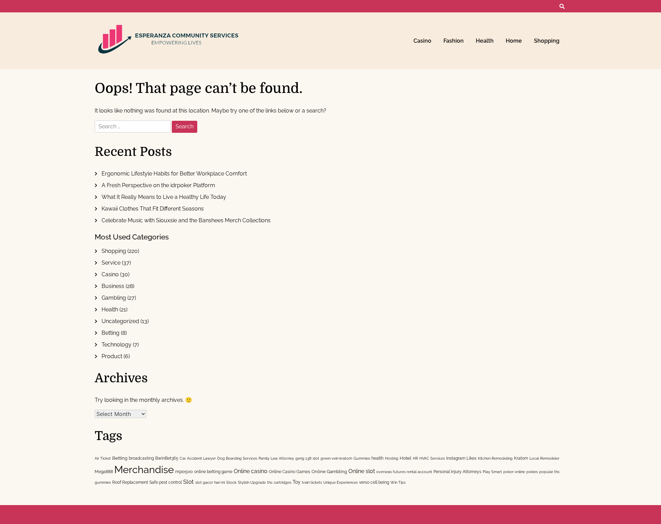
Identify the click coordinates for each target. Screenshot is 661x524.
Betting (110, 333)
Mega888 (104, 471)
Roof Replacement (130, 482)
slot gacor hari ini (210, 482)
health (377, 458)
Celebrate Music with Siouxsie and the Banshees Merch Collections (186, 220)
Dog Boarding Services (237, 458)
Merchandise (144, 469)
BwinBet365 (166, 458)
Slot (188, 481)
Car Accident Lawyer (198, 458)
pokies (532, 472)
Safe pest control (165, 482)
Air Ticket (103, 458)
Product (112, 356)
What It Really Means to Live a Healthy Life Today (164, 197)
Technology (117, 344)
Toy (297, 482)
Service (111, 262)
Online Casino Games (289, 471)
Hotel (405, 458)
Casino (422, 41)
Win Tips (398, 482)
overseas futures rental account (404, 472)
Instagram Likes (461, 458)
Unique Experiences (340, 482)
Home (514, 41)
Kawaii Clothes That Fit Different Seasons (153, 208)
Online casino (250, 471)
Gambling (114, 298)
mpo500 (184, 471)
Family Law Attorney (276, 458)
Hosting (391, 458)
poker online (514, 472)
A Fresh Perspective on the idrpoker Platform (158, 185)
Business (113, 286)
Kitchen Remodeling (495, 458)
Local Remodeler (544, 458)
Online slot (361, 471)
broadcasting (141, 458)
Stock (231, 482)
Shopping (546, 41)
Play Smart (492, 472)
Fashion (453, 41)
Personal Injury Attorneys (457, 471)
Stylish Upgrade (252, 482)
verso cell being (374, 482)
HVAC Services (432, 458)
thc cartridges (279, 482)
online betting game (213, 471)
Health (485, 41)
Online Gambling (329, 471)
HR (415, 458)
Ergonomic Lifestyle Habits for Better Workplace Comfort (174, 173)
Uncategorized (120, 321)
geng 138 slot (307, 458)
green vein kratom (336, 458)
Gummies (362, 458)
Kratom (521, 458)
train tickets (312, 482)
